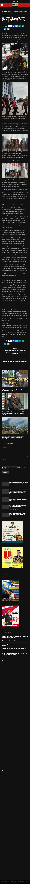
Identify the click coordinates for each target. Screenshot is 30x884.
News (3, 15)
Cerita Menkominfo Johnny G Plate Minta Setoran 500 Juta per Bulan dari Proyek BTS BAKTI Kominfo (15, 361)
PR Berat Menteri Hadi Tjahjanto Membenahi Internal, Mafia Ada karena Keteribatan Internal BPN (17, 514)
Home (3, 11)
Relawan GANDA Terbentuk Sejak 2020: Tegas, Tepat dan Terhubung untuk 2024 (18, 499)
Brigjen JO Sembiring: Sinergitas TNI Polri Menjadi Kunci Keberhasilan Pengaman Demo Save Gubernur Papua (18, 507)
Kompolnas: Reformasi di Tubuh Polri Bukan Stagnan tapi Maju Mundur (18, 483)
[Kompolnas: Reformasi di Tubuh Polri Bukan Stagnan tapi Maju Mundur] (5, 484)
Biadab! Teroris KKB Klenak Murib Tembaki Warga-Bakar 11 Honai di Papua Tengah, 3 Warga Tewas (13, 438)
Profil (18, 1)
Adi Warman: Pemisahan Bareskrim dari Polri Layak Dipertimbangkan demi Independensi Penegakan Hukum (18, 491)
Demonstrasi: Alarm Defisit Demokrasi (11, 640)
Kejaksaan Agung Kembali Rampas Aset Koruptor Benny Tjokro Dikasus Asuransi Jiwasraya (15, 352)
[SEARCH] (26, 574)
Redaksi (14, 1)
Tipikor (6, 15)
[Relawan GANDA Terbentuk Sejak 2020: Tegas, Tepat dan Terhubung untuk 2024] (5, 499)
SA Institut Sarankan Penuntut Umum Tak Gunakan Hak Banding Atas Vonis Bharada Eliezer (13, 413)
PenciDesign (15, 882)
